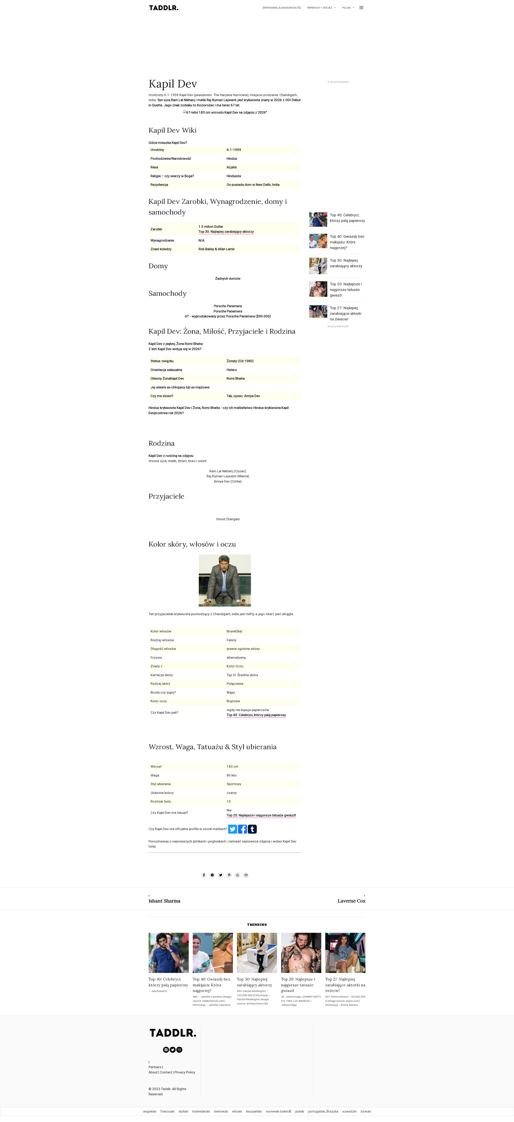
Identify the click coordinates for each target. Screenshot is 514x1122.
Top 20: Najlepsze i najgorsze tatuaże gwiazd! (261, 815)
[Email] (179, 1050)
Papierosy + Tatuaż (319, 7)
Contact (166, 1072)
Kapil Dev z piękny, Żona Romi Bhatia (176, 344)
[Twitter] (173, 1050)
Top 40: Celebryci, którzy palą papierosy (256, 715)
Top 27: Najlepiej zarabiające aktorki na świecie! (345, 313)
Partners (155, 1067)
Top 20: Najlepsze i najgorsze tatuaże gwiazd (346, 290)
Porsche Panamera (228, 311)
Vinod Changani (228, 519)
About (153, 1072)
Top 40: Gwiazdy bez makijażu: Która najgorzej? (347, 242)
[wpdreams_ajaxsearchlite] (282, 7)
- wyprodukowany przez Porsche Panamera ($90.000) (228, 316)
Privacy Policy (184, 1072)
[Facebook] (166, 1050)
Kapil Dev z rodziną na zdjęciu (171, 456)
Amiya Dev (222, 481)
